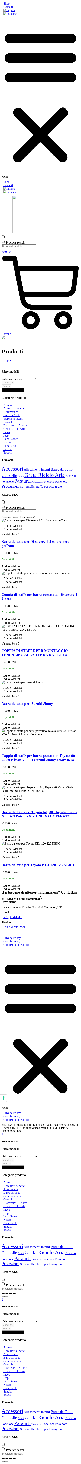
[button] (40, 97)
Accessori (9, 405)
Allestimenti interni (37, 469)
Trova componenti (13, 390)
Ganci (21, 475)
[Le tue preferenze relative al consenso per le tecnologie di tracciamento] (3, 1098)
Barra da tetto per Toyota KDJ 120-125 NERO (38, 865)
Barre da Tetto (11, 415)
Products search (15, 242)
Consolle (9, 475)
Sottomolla (27, 486)
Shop (6, 3)
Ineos (6, 432)
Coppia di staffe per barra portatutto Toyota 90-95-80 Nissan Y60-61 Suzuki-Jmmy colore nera (39, 758)
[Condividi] (6, 1293)
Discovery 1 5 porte (15, 425)
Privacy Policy (12, 938)
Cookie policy (11, 941)
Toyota (7, 452)
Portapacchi (10, 445)
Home (7, 360)
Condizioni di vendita (16, 944)
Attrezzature (10, 411)
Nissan (7, 442)
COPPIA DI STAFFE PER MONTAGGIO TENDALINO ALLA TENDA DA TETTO (35, 653)
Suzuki (7, 449)
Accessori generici (14, 408)
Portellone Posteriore (54, 481)
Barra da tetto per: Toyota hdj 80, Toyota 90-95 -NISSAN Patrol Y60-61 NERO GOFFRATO (39, 814)
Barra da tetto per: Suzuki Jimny (27, 704)
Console (8, 422)
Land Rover (10, 439)
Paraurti (22, 481)
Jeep (6, 435)
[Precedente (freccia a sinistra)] (3, 1296)
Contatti (8, 6)
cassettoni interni (13, 418)
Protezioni (10, 486)
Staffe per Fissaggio (48, 486)
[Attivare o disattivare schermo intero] (10, 1293)
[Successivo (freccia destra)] (6, 1296)
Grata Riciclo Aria (14, 428)
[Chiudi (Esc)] (3, 1293)
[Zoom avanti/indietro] (14, 1293)
